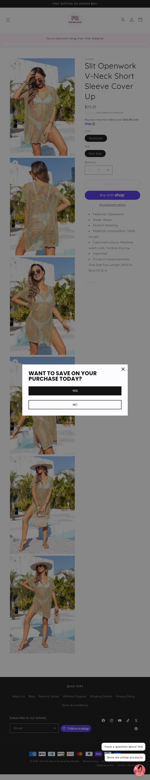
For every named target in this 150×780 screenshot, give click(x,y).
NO (75, 404)
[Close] (123, 369)
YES (75, 391)
